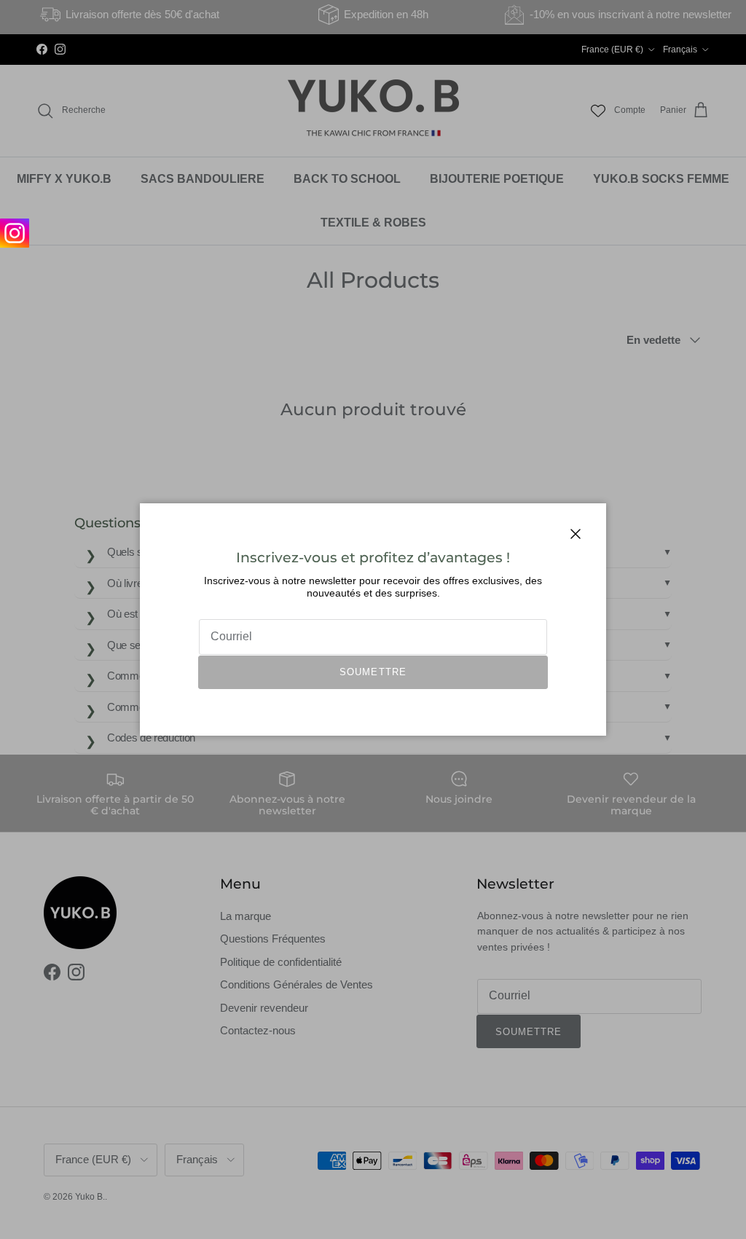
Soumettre (372, 671)
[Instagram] (14, 233)
